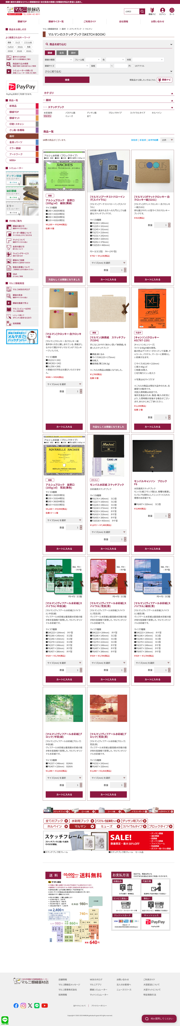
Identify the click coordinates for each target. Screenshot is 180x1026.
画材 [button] (73, 52)
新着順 (143, 139)
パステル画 (70, 112)
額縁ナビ (166, 79)
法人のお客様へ (124, 984)
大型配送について (151, 984)
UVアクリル (139, 65)
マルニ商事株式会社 (67, 989)
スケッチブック (75, 28)
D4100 (19, 51)
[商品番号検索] (142, 11)
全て (89, 116)
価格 (93, 65)
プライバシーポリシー (99, 1005)
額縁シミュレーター (98, 989)
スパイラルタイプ (137, 112)
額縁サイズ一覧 (56, 21)
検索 (67, 79)
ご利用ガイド (90, 21)
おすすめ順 (153, 139)
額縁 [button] (50, 52)
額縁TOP (22, 21)
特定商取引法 (149, 994)
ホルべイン (157, 112)
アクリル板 (28, 42)
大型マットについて (152, 989)
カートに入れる (108, 279)
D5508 (10, 51)
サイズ (17, 42)
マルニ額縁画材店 (50, 28)
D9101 (20, 46)
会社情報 (123, 21)
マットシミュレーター (99, 994)
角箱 (28, 46)
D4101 (28, 51)
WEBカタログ (96, 979)
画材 (64, 28)
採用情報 (62, 994)
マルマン (47, 116)
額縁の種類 (50, 59)
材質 (129, 59)
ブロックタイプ (115, 112)
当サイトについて (79, 1005)
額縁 (9, 42)
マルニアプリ (95, 984)
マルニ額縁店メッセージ (69, 984)
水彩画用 (48, 112)
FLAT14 (11, 46)
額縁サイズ (49, 65)
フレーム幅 (79, 59)
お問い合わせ (157, 21)
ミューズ (69, 116)
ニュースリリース (124, 989)
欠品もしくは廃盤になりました (64, 279)
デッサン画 (91, 112)
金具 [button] (61, 52)
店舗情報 (62, 979)
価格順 (134, 139)
